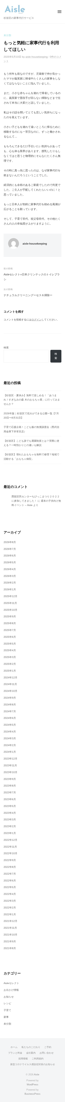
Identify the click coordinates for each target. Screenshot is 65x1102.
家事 (6, 1017)
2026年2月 (10, 582)
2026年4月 (10, 569)
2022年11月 (10, 846)
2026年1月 (10, 589)
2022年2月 (10, 907)
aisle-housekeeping (36, 57)
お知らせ (9, 996)
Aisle (36, 1074)
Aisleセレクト (11, 983)
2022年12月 (10, 840)
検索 (6, 347)
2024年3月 (10, 738)
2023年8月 (10, 785)
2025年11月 (10, 603)
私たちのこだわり (30, 1047)
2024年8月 (10, 704)
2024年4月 (10, 731)
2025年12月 (10, 596)
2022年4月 (10, 894)
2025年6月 (10, 637)
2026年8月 (10, 542)
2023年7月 (10, 792)
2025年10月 (10, 610)
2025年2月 (10, 664)
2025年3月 (10, 657)
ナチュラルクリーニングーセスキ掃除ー (28, 295)
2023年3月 (10, 819)
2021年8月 (10, 948)
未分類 (7, 35)
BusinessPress (32, 1094)
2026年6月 (10, 555)
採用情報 (23, 1058)
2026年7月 (10, 549)
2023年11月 (10, 765)
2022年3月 (10, 901)
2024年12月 (10, 677)
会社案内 (31, 1053)
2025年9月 (10, 616)
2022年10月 (10, 853)
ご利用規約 (38, 1058)
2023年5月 (10, 806)
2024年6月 (10, 718)
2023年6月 (10, 799)
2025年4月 (10, 650)
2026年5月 (10, 562)
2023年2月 (10, 826)
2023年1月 (10, 833)
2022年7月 (10, 873)
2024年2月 (10, 745)
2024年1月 (10, 752)
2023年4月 (10, 813)
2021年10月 (10, 934)
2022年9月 (10, 860)
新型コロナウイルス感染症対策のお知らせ (32, 1064)
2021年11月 (10, 928)
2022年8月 (10, 867)
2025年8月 (10, 623)
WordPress (32, 1084)
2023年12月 (10, 758)
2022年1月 (10, 914)
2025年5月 (10, 643)
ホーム (14, 1047)
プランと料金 (15, 1053)
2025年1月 (10, 670)
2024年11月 (10, 684)
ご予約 (47, 1047)
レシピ (7, 1003)
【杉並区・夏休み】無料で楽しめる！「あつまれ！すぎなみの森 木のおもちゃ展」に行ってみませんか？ (32, 400)
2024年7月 (10, 711)
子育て (7, 1010)
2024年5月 (10, 725)
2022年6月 (10, 880)
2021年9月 (10, 941)
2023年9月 (10, 779)
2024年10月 (10, 691)
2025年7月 (10, 630)
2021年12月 (10, 921)
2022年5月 (10, 887)
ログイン (36, 319)
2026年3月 (10, 576)
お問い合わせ (47, 1053)
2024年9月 (10, 697)
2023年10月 (10, 772)
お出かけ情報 (11, 990)
